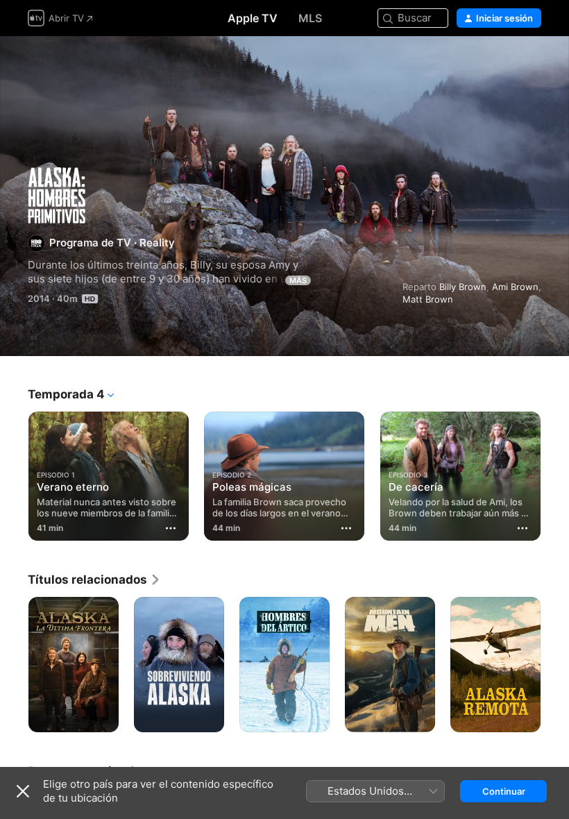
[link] (94, 579)
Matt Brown (427, 299)
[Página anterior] (14, 473)
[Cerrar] (23, 791)
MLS (310, 18)
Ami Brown (515, 286)
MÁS (298, 280)
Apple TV (253, 18)
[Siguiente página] (555, 473)
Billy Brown (462, 286)
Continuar (503, 791)
